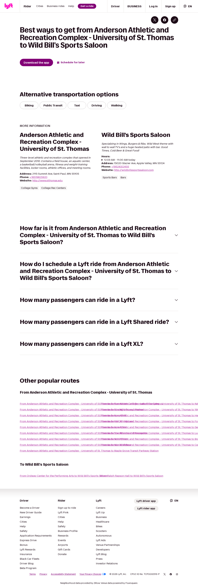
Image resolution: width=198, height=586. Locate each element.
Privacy (43, 574)
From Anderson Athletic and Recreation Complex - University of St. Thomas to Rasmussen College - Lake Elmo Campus (91, 404)
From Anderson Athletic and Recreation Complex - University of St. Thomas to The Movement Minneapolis (83, 433)
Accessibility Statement (63, 574)
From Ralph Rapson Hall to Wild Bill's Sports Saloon (131, 476)
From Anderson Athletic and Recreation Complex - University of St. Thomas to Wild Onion (74, 439)
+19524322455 (120, 166)
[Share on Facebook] (164, 20)
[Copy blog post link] (174, 20)
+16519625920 (38, 177)
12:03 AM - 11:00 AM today (119, 160)
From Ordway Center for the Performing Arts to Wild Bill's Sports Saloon (63, 476)
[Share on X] (154, 20)
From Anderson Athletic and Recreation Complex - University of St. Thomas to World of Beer (75, 445)
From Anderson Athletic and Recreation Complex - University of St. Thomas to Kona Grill (73, 415)
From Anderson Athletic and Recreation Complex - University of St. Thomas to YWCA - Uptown (77, 421)
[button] (99, 235)
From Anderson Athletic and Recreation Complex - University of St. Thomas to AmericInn (73, 427)
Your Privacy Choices (90, 574)
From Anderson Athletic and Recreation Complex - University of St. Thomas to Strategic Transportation (82, 409)
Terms (32, 574)
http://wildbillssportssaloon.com (134, 170)
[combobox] (187, 6)
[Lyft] (9, 6)
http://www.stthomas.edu (47, 180)
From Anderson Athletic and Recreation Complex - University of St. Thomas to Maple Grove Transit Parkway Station (89, 451)
